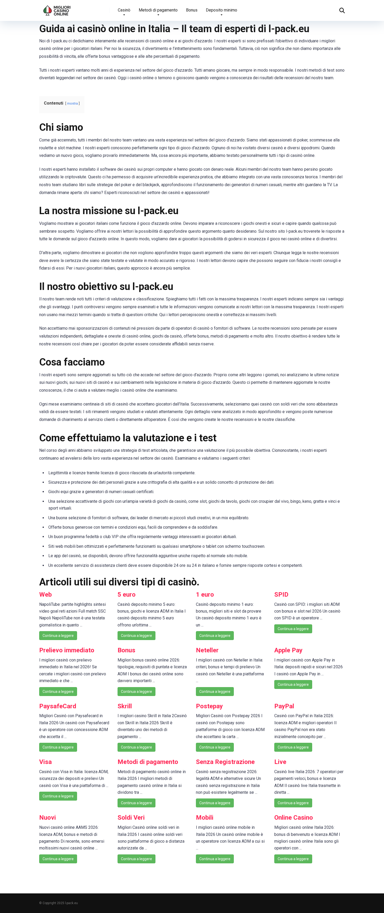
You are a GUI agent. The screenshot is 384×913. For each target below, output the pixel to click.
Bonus (191, 10)
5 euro (127, 594)
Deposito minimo (221, 10)
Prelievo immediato (66, 650)
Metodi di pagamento (158, 10)
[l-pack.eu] (57, 8)
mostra (72, 103)
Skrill (125, 706)
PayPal (284, 706)
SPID (281, 594)
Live (280, 762)
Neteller (207, 650)
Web (45, 594)
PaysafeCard (57, 706)
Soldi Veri (131, 817)
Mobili (204, 817)
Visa (45, 762)
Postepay (209, 706)
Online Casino (293, 817)
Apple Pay (288, 650)
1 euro (205, 594)
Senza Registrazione (225, 762)
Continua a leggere (58, 636)
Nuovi (47, 817)
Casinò (124, 10)
